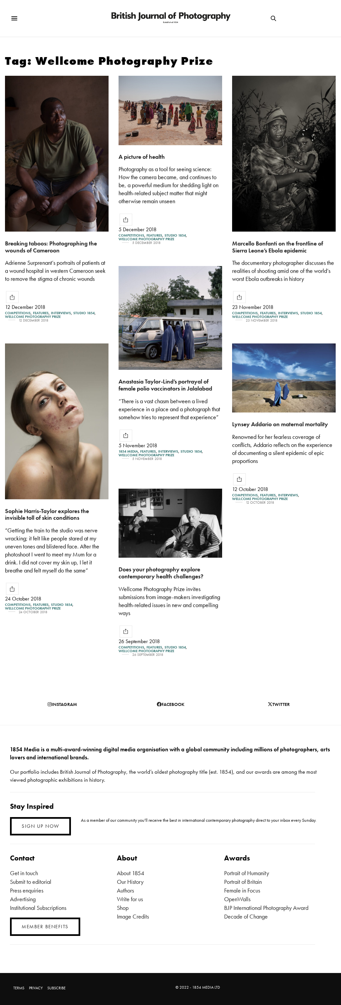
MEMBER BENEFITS (45, 926)
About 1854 (130, 873)
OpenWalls (237, 899)
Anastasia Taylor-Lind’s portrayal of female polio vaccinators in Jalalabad (165, 385)
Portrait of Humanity (246, 873)
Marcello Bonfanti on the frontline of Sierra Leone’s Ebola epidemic (277, 246)
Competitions (18, 313)
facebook (173, 704)
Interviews (61, 313)
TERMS (18, 988)
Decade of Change (246, 916)
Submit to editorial (30, 882)
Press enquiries (26, 890)
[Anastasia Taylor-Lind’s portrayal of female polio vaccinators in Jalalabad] (170, 318)
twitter (281, 704)
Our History (130, 882)
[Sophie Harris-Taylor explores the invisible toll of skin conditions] (57, 421)
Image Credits (133, 916)
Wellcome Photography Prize (33, 316)
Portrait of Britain (243, 882)
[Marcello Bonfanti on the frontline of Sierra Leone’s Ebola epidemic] (284, 154)
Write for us (130, 899)
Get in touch (24, 873)
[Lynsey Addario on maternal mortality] (284, 378)
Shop (123, 908)
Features (41, 313)
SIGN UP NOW (40, 826)
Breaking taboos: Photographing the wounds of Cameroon (51, 246)
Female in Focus (242, 890)
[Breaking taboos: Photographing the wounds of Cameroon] (57, 154)
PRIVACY (36, 988)
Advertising (23, 899)
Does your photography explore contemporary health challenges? (161, 572)
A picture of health (142, 157)
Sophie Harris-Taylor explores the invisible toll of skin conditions (47, 514)
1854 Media (128, 451)
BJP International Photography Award (266, 908)
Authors (125, 890)
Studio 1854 (84, 313)
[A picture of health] (170, 110)
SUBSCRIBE (56, 988)
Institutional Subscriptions (38, 908)
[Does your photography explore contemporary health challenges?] (170, 523)
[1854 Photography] (170, 18)
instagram (64, 704)
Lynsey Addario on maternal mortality (280, 424)
